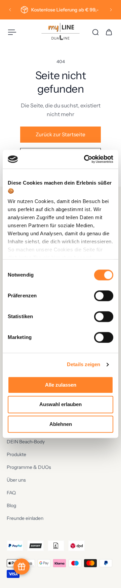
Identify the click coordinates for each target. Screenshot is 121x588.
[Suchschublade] (95, 32)
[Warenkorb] (109, 32)
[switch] (103, 295)
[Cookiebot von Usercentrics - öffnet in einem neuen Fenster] (85, 159)
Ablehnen (60, 424)
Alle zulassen (60, 385)
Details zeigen (83, 364)
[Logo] (60, 32)
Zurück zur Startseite (60, 134)
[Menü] (12, 32)
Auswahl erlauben (60, 404)
